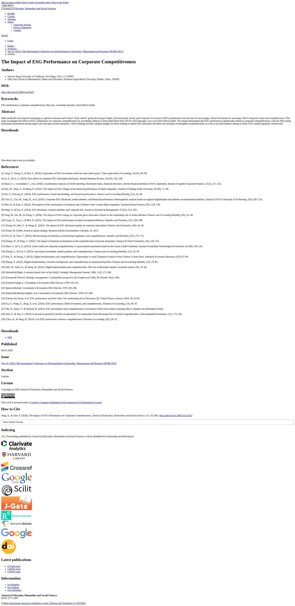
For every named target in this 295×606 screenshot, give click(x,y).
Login (10, 40)
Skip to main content (11, 2)
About (10, 22)
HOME (11, 13)
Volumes (11, 19)
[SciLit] (16, 495)
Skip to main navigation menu (36, 2)
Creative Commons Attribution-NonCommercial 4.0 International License (66, 402)
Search (4, 35)
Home (10, 46)
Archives (12, 48)
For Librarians (14, 590)
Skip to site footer (60, 2)
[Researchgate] (16, 519)
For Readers (13, 584)
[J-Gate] (16, 509)
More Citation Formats (13, 422)
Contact (17, 30)
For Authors (13, 587)
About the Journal (22, 24)
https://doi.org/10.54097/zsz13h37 (17, 92)
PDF (9, 337)
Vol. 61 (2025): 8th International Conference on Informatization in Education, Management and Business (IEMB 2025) (65, 51)
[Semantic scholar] (16, 527)
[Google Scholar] (16, 483)
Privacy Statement (22, 27)
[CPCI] (16, 450)
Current (11, 16)
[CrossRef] (16, 471)
